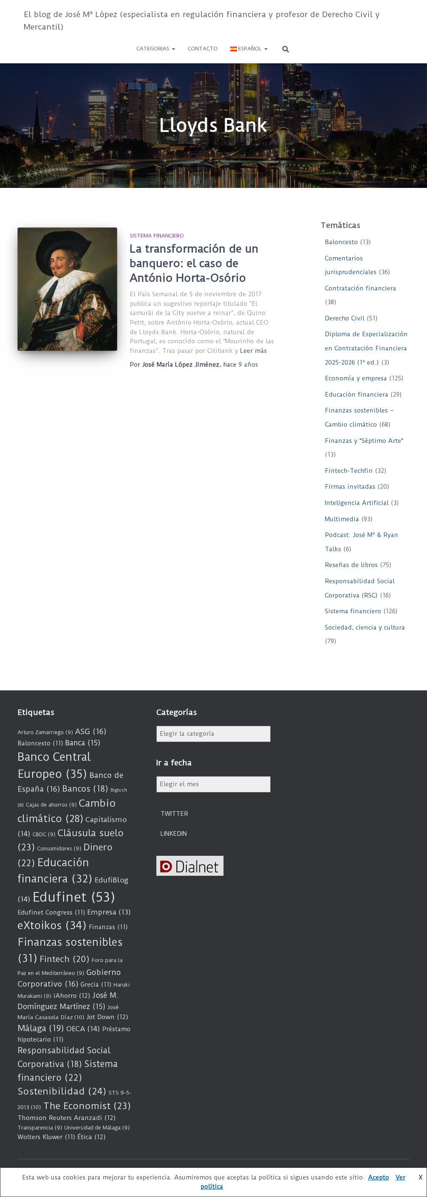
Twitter (174, 813)
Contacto (203, 48)
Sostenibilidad (62, 1091)
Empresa (109, 912)
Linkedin (174, 833)
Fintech (65, 959)
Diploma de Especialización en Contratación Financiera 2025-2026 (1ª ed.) (366, 348)
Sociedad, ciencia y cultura (365, 627)
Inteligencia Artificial (357, 503)
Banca (82, 743)
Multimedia (342, 519)
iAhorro (71, 996)
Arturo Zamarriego (45, 732)
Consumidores (59, 848)
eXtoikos (52, 925)
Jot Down (107, 1017)
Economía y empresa (356, 378)
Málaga (41, 1028)
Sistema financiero (157, 235)
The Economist (87, 1106)
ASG (90, 731)
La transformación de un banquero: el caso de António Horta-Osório (194, 263)
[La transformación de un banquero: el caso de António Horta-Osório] (67, 289)
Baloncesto (341, 242)
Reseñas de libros (351, 565)
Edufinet (74, 897)
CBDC (44, 834)
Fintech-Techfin (349, 471)
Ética (91, 1137)
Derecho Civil (344, 318)
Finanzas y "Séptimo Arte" (364, 441)
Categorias (153, 48)
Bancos (85, 789)
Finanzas (108, 927)
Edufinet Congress (51, 912)
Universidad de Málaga (97, 1128)
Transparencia (40, 1128)
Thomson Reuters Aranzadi (67, 1118)
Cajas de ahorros (51, 805)
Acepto (378, 1177)
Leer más (253, 351)
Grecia (95, 984)
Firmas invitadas (350, 486)
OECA (83, 1029)
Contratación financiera (360, 288)
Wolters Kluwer (46, 1137)
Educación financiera (356, 394)
